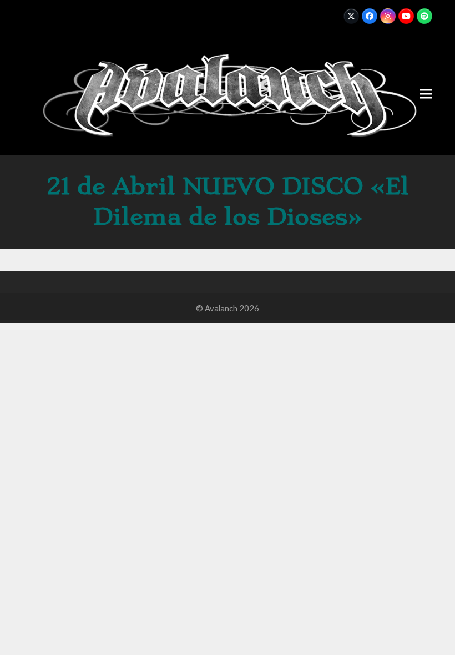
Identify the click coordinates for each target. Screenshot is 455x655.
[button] (426, 93)
